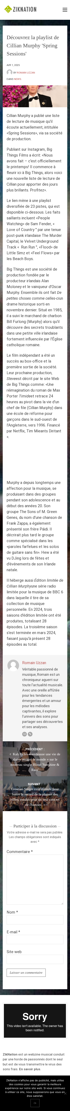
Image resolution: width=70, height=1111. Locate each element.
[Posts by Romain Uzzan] (10, 72)
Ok (35, 1103)
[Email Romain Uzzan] (24, 734)
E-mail (13, 932)
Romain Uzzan (26, 72)
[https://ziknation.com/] (30, 734)
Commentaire (20, 851)
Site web (14, 951)
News (17, 79)
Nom (12, 912)
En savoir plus (29, 1069)
